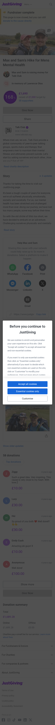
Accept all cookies (27, 384)
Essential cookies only (27, 391)
